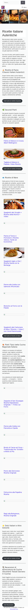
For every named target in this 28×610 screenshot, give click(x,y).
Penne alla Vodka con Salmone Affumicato (12, 285)
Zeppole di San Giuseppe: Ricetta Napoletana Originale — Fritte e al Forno (14, 404)
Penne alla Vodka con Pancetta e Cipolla (12, 427)
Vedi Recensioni (8, 605)
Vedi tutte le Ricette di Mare (12, 336)
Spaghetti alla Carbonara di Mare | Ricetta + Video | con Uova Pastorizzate (14, 329)
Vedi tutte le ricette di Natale (12, 168)
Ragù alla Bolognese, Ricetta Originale (12, 514)
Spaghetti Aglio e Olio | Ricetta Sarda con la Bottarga (12, 263)
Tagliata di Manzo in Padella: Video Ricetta (12, 163)
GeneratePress (14, 609)
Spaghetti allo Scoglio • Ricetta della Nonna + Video (13, 214)
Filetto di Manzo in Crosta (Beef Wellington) (14, 142)
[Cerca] (23, 2)
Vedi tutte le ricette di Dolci (12, 558)
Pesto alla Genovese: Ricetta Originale (12, 472)
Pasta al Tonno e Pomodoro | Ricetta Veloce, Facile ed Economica (11, 239)
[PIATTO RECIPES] (3, 7)
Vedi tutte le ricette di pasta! (12, 101)
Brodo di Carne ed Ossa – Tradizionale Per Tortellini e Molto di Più (13, 449)
